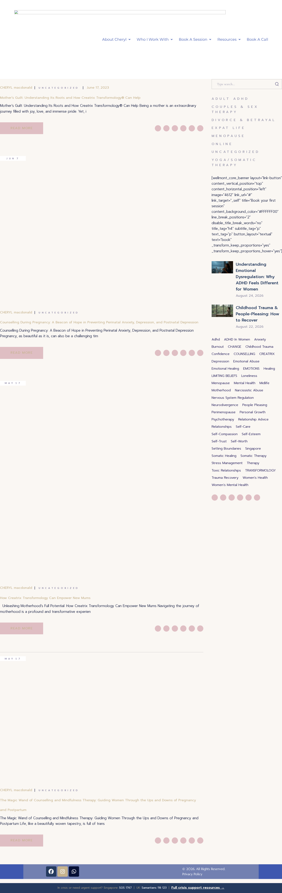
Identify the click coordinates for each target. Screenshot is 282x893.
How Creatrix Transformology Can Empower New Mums (45, 597)
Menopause (228, 135)
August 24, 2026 (249, 295)
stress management (227, 463)
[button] (116, 39)
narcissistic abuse (249, 390)
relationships (222, 426)
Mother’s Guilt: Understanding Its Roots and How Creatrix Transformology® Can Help (70, 97)
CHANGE (234, 346)
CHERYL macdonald (16, 87)
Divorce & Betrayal (244, 120)
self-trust (219, 441)
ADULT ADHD (230, 98)
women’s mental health (230, 484)
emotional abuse (246, 361)
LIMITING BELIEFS (224, 375)
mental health (244, 383)
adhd (216, 339)
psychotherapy (223, 419)
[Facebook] (51, 871)
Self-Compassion (225, 434)
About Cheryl (114, 39)
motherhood (221, 390)
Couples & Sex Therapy (235, 109)
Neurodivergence (225, 404)
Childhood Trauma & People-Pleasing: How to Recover (257, 314)
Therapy (253, 463)
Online (222, 144)
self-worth (239, 441)
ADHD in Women (237, 339)
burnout (218, 346)
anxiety (260, 339)
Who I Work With (153, 39)
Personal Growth (252, 412)
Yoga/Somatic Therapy (234, 162)
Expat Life (228, 127)
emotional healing (225, 368)
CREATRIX (267, 353)
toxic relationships (226, 470)
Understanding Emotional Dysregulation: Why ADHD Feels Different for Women (257, 276)
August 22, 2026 (249, 326)
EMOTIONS (251, 368)
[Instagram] (62, 871)
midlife (264, 383)
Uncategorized (59, 87)
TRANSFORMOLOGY (260, 470)
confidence (221, 353)
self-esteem (251, 434)
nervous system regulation (233, 397)
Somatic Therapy (254, 455)
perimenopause (224, 412)
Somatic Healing (224, 455)
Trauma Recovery (225, 477)
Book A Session (193, 39)
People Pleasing (254, 404)
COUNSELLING (244, 353)
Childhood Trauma (259, 346)
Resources (227, 39)
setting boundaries (226, 448)
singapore (253, 448)
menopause (221, 383)
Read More (22, 128)
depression (220, 361)
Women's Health (255, 477)
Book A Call (257, 39)
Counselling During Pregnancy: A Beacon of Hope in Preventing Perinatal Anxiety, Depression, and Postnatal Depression (99, 322)
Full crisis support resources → (197, 887)
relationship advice (253, 419)
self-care (243, 426)
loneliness (249, 375)
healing (269, 368)
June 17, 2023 (98, 87)
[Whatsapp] (74, 871)
